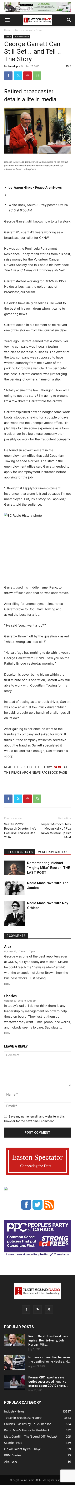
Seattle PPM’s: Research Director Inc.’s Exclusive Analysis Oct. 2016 (20, 830)
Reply (7, 983)
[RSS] (37, 1309)
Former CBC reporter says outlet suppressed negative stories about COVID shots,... (48, 1381)
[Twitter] (18, 75)
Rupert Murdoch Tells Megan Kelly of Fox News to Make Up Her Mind (56, 830)
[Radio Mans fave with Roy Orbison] (14, 915)
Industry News (34, 30)
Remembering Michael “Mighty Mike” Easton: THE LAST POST (48, 868)
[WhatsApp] (37, 75)
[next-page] (13, 923)
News (18, 30)
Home (7, 30)
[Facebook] (8, 75)
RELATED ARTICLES (20, 852)
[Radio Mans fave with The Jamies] (14, 888)
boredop (13, 66)
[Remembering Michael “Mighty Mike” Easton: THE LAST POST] (14, 868)
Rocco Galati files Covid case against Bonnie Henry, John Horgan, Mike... (48, 1340)
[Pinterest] (27, 75)
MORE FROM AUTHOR (52, 852)
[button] (7, 20)
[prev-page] (6, 923)
